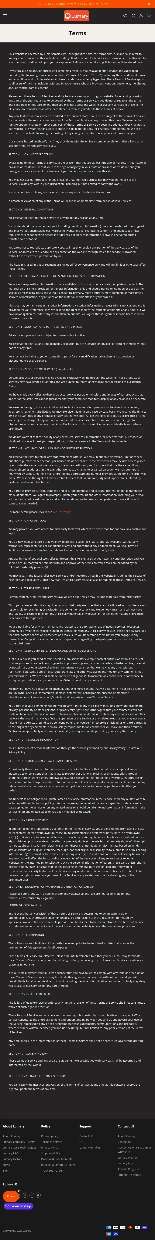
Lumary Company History (19, 1142)
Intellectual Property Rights (58, 1165)
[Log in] (141, 15)
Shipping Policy (50, 1153)
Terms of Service (51, 1142)
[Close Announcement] (149, 4)
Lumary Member (89, 1147)
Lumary (26, 1230)
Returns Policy (62, 512)
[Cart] (148, 15)
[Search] (133, 15)
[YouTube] (38, 1195)
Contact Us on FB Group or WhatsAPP (134, 1149)
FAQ (81, 1142)
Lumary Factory (12, 1159)
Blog (5, 1170)
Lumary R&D (11, 1153)
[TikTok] (32, 1195)
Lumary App (125, 1163)
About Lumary (12, 1136)
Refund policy (50, 1136)
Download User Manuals (56, 1159)
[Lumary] (76, 15)
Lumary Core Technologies (19, 1147)
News (6, 1165)
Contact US (86, 1136)
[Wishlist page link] (125, 16)
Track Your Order (52, 1170)
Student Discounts (129, 1175)
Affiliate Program (128, 1169)
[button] (5, 16)
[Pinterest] (25, 1195)
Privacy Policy (49, 1147)
